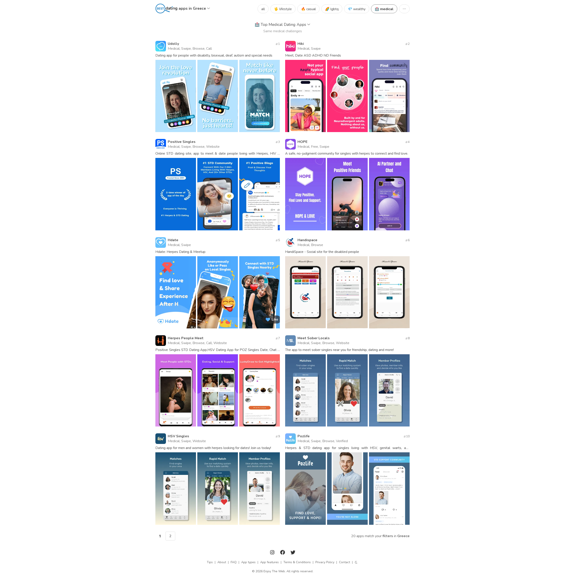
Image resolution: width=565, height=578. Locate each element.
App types (248, 562)
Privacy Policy (324, 562)
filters (387, 536)
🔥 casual (308, 9)
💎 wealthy (356, 9)
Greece (403, 536)
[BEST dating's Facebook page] (282, 553)
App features (269, 562)
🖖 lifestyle (283, 9)
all (263, 9)
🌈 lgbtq (332, 9)
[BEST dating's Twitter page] (293, 553)
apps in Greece (193, 8)
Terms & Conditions (297, 562)
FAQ (234, 562)
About (221, 562)
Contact (344, 562)
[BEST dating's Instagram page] (272, 553)
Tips (210, 562)
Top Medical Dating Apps (281, 24)
